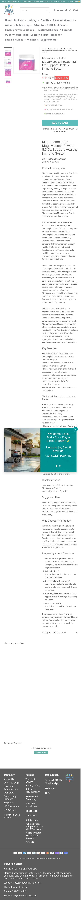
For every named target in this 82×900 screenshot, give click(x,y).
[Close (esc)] (75, 429)
